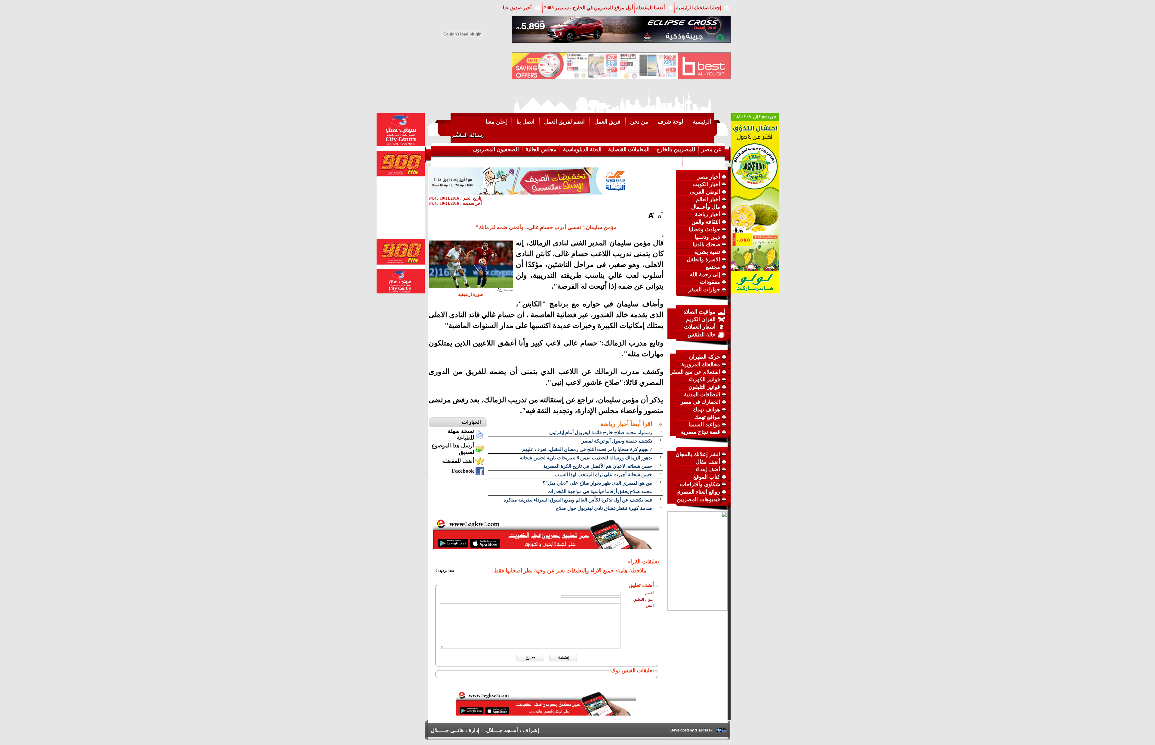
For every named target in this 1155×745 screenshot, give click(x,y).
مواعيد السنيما (704, 425)
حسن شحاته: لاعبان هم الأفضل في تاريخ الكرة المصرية (597, 466)
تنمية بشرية (707, 252)
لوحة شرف (670, 122)
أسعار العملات (700, 327)
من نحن (639, 122)
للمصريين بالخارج (675, 149)
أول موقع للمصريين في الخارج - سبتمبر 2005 (588, 7)
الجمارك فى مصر (700, 402)
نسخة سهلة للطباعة (461, 434)
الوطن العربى (705, 192)
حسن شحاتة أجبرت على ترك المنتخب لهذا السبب (603, 474)
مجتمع (713, 267)
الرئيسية (702, 122)
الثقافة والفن (705, 222)
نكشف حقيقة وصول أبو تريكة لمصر (617, 440)
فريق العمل (607, 122)
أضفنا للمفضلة (650, 7)
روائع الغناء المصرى (698, 492)
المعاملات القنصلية (629, 149)
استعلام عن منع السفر (695, 372)
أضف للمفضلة (458, 461)
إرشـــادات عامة (703, 161)
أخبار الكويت (706, 184)
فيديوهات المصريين (698, 499)
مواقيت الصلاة (699, 312)
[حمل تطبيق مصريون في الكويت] (546, 714)
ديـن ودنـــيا (707, 237)
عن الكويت (666, 161)
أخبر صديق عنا (517, 7)
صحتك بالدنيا (706, 244)
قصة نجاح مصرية (700, 432)
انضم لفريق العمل (564, 122)
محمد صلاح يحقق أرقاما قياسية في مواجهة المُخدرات (599, 491)
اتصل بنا (525, 122)
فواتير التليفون (704, 387)
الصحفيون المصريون (496, 149)
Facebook (463, 471)
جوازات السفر (704, 290)
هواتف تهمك (706, 409)
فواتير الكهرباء (704, 379)
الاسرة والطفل (703, 259)
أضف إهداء (708, 469)
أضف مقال (708, 462)
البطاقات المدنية (702, 394)
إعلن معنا (496, 122)
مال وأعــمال (705, 207)
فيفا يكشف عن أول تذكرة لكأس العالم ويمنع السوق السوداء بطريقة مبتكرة (578, 499)
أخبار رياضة (707, 214)
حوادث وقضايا (704, 229)
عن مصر (712, 149)
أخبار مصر (708, 177)
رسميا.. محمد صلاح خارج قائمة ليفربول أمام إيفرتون (600, 432)
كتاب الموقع (706, 477)
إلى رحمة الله (705, 274)
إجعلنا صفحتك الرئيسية (698, 7)
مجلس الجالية (540, 149)
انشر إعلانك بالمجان (698, 454)
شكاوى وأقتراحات (700, 484)
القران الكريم (701, 319)
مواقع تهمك (707, 417)
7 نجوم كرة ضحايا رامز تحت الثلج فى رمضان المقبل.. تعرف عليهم (587, 449)
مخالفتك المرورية (700, 364)
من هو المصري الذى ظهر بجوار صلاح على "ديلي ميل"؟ (597, 483)
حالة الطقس (702, 335)
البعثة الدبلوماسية (582, 149)
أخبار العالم (708, 199)
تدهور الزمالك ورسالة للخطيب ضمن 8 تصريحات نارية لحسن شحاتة (586, 457)
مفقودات (710, 282)
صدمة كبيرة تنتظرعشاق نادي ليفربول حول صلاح (604, 508)
